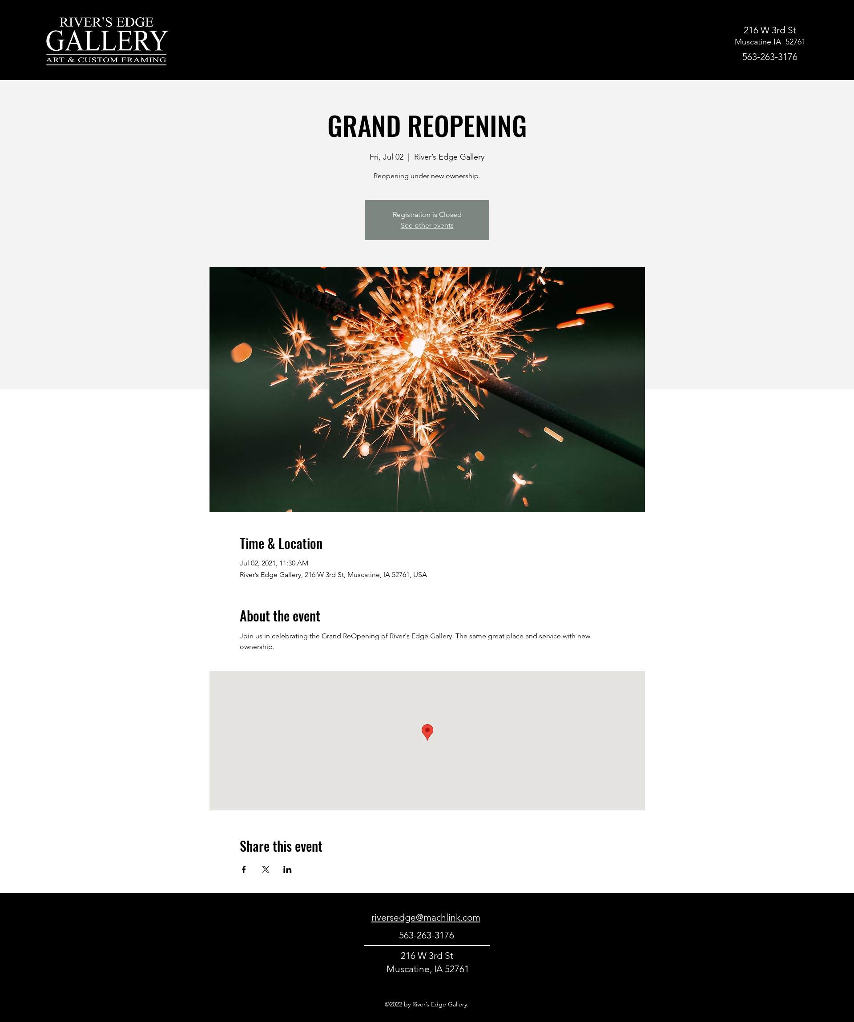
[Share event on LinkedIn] (287, 869)
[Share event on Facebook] (244, 869)
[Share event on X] (266, 869)
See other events (427, 225)
